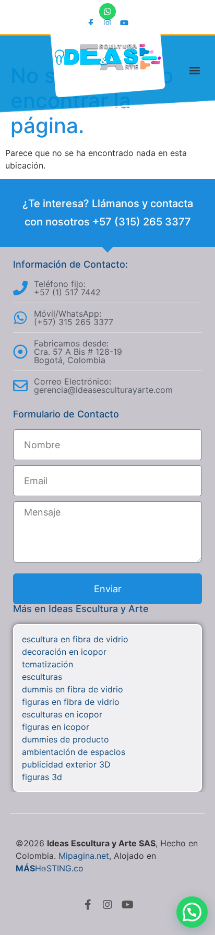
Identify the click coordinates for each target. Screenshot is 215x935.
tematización (47, 664)
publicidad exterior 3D (66, 764)
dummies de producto (65, 739)
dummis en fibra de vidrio (72, 689)
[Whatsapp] (107, 11)
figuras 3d (42, 777)
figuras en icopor (55, 727)
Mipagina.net (83, 855)
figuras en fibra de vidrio (71, 702)
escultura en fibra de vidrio (75, 639)
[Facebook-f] (90, 23)
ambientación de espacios (73, 752)
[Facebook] (87, 904)
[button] (195, 70)
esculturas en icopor (62, 714)
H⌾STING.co (49, 868)
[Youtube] (124, 23)
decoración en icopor (64, 651)
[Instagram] (107, 23)
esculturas (42, 677)
